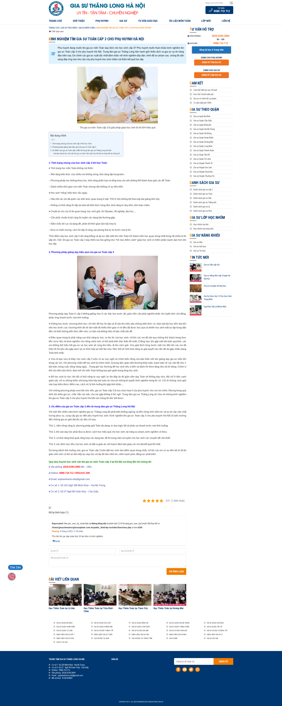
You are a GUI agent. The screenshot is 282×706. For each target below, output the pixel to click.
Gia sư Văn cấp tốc (212, 264)
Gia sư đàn (198, 242)
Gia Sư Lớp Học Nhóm (207, 217)
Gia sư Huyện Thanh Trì (203, 163)
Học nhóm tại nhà (200, 224)
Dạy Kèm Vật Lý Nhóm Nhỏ (215, 306)
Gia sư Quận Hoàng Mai (203, 142)
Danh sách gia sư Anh (178, 635)
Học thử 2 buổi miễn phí (203, 94)
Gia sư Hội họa (199, 246)
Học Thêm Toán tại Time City (133, 608)
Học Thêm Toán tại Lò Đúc (62, 608)
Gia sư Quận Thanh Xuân (203, 150)
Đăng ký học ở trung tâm (211, 49)
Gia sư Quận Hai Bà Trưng (204, 129)
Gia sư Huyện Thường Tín (203, 176)
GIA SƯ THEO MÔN (69, 27)
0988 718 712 (222, 11)
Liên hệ (226, 20)
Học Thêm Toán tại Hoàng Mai (168, 608)
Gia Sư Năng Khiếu (205, 235)
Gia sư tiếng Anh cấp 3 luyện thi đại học (217, 277)
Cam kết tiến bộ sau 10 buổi (205, 90)
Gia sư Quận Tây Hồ (201, 154)
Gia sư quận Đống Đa (202, 125)
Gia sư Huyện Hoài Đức (203, 171)
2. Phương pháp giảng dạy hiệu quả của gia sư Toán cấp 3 (73, 147)
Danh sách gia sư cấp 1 (203, 189)
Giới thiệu (79, 20)
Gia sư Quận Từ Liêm (202, 159)
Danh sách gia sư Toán (202, 193)
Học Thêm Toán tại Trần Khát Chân (98, 609)
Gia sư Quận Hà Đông (202, 133)
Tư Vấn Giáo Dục (148, 20)
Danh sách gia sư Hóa (202, 211)
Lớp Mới (206, 20)
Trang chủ (55, 20)
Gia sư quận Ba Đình (201, 116)
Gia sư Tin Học (199, 250)
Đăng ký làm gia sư (211, 75)
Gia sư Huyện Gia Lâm (202, 167)
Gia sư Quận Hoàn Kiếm (203, 137)
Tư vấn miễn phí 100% (202, 102)
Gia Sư (123, 20)
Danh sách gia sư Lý (201, 206)
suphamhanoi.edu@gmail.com (70, 675)
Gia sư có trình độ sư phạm (204, 98)
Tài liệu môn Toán (179, 20)
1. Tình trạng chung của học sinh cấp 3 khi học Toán (71, 143)
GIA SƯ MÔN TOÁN (87, 27)
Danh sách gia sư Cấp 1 (65, 635)
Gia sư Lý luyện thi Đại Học (215, 286)
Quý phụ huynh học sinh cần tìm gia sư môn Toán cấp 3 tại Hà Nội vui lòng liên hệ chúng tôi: (86, 153)
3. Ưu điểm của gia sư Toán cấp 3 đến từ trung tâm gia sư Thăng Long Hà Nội (80, 150)
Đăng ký (223, 661)
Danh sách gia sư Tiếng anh (204, 202)
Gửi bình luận (176, 571)
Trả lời (57, 541)
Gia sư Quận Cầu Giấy (202, 120)
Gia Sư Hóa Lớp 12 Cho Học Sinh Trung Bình (218, 298)
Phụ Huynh (101, 20)
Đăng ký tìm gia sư (211, 62)
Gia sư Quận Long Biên (203, 146)
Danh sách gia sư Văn (202, 198)
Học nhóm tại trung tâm (203, 228)
